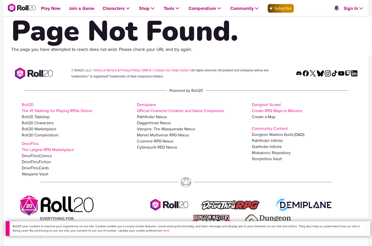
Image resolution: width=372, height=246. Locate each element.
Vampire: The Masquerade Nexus (166, 129)
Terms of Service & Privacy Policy (117, 70)
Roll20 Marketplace (39, 129)
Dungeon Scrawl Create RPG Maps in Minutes (277, 108)
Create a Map (263, 117)
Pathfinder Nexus (152, 117)
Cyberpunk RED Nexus (157, 147)
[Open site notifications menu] (336, 8)
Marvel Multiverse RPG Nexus (163, 135)
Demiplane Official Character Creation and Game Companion (180, 108)
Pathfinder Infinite (267, 141)
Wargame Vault (35, 174)
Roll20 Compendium (40, 135)
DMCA (147, 70)
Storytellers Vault (267, 159)
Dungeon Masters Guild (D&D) (278, 134)
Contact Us (162, 70)
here (166, 230)
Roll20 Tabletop (36, 117)
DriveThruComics (37, 156)
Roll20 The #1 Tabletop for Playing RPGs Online (57, 108)
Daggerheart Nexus (154, 123)
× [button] (367, 227)
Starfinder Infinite (267, 147)
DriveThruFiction (36, 162)
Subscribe (282, 8)
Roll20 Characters (37, 123)
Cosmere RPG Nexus (155, 141)
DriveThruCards (35, 168)
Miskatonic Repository (271, 153)
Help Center (180, 70)
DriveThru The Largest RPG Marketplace (48, 147)
